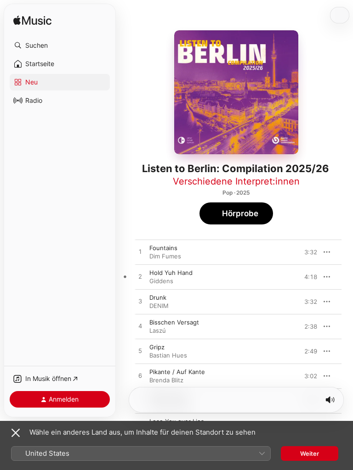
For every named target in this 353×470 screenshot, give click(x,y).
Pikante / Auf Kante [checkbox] (177, 371)
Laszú (157, 330)
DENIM (159, 305)
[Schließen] (15, 433)
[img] (32, 21)
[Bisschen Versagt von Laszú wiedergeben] (140, 326)
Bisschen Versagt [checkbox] (174, 322)
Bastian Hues (168, 355)
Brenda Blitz (166, 380)
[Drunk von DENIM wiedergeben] (140, 301)
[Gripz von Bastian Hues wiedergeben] (140, 351)
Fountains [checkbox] (163, 248)
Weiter (309, 453)
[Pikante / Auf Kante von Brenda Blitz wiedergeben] (140, 376)
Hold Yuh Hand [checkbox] (171, 272)
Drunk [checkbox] (157, 297)
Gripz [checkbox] (157, 347)
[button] (59, 45)
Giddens (161, 281)
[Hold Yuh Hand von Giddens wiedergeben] (140, 277)
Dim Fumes (165, 256)
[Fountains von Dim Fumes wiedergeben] (140, 252)
